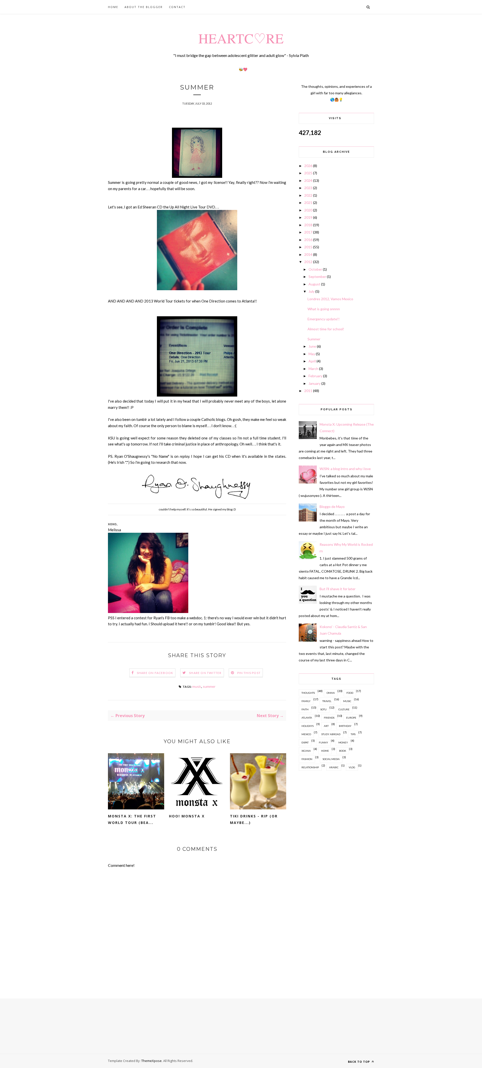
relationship (310, 767)
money (343, 742)
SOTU (323, 709)
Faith (305, 709)
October (315, 269)
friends (329, 717)
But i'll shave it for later (337, 589)
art (326, 725)
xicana (306, 750)
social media (331, 758)
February (315, 376)
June (312, 346)
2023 (308, 188)
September (317, 276)
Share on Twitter (205, 673)
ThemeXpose (151, 1060)
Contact (177, 7)
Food (349, 692)
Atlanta (307, 717)
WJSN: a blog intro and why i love (345, 469)
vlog (352, 767)
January (315, 383)
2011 (308, 391)
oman (331, 692)
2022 (308, 195)
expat (305, 742)
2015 (308, 247)
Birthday (345, 725)
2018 (308, 225)
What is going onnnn (324, 309)
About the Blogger (144, 7)
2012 (308, 262)
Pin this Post (249, 673)
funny (323, 742)
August (314, 284)
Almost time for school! (326, 329)
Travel (326, 701)
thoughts (308, 692)
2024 (308, 180)
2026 (308, 166)
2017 (308, 232)
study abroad (330, 734)
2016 (308, 240)
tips (353, 734)
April (312, 361)
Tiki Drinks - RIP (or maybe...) (254, 819)
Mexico (306, 734)
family (306, 701)
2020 (308, 210)
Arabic (333, 767)
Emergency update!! (324, 319)
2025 (308, 173)
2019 (308, 217)
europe (351, 717)
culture (343, 709)
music (196, 686)
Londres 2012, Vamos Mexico (330, 299)
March (313, 368)
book (342, 750)
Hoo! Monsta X (187, 816)
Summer (314, 339)
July (312, 291)
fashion (307, 758)
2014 (308, 254)
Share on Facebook (155, 673)
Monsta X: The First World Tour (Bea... (132, 819)
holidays (308, 725)
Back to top (359, 1061)
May (312, 354)
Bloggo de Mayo (332, 506)
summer (209, 686)
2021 (308, 202)
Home (113, 7)
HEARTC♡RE (241, 38)
